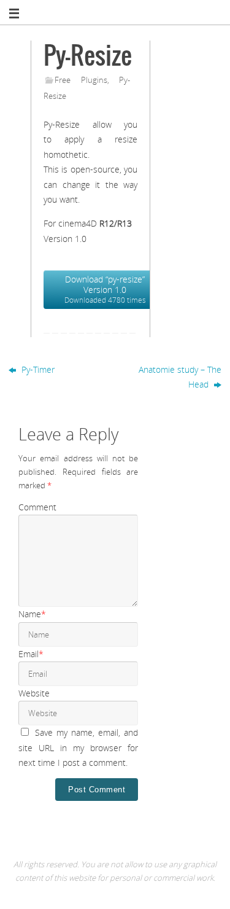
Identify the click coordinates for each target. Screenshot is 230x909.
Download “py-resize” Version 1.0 (105, 289)
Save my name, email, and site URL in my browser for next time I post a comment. (78, 747)
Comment (37, 507)
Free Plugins (81, 79)
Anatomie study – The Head (180, 377)
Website (34, 693)
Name (32, 614)
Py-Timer (37, 369)
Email (31, 654)
